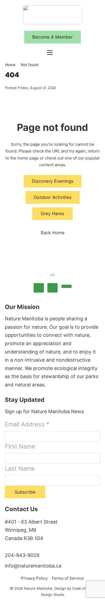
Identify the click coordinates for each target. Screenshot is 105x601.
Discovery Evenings (53, 181)
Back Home (53, 232)
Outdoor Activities (53, 197)
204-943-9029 (22, 555)
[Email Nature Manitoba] (66, 286)
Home (10, 64)
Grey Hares (52, 213)
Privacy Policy (34, 578)
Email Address (27, 424)
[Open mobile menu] (49, 52)
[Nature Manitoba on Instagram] (52, 288)
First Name (20, 446)
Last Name (20, 468)
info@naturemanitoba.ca (33, 566)
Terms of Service (67, 578)
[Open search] (64, 52)
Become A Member (52, 37)
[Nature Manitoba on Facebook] (39, 288)
